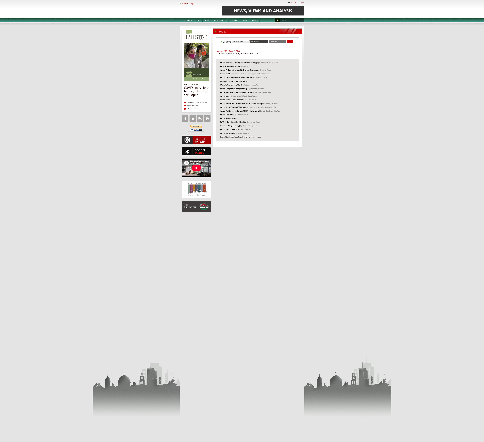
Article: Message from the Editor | (238, 100)
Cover (189, 102)
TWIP (198, 20)
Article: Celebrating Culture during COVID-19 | (243, 77)
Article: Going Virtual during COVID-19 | (242, 89)
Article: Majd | (238, 96)
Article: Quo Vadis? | (234, 115)
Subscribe (294, 2)
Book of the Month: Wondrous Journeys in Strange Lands (240, 137)
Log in (302, 2)
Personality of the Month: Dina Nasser (234, 81)
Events (244, 20)
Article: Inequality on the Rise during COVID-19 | (245, 92)
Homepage (188, 20)
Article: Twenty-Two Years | (236, 129)
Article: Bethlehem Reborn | (245, 74)
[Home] (199, 8)
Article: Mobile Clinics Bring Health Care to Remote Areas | (249, 104)
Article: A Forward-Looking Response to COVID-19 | (248, 63)
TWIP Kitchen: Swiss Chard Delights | (240, 122)
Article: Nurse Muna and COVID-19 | (248, 107)
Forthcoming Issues (199, 102)
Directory (254, 20)
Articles (207, 20)
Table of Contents (193, 109)
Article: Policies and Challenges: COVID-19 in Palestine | (250, 111)
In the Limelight (219, 20)
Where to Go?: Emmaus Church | (239, 85)
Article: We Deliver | (234, 133)
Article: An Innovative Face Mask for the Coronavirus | (245, 70)
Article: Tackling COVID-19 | (238, 126)
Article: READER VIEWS (228, 118)
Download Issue (192, 105)
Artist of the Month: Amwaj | (234, 66)
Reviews (234, 20)
